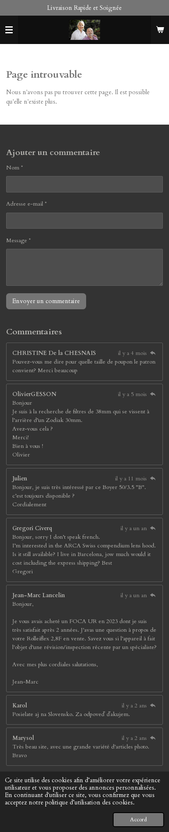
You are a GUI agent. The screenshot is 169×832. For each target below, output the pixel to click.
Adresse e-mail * (26, 204)
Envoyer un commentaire (46, 301)
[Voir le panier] (160, 30)
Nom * (14, 167)
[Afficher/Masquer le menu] (9, 30)
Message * (18, 240)
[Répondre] (152, 353)
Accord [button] (138, 819)
